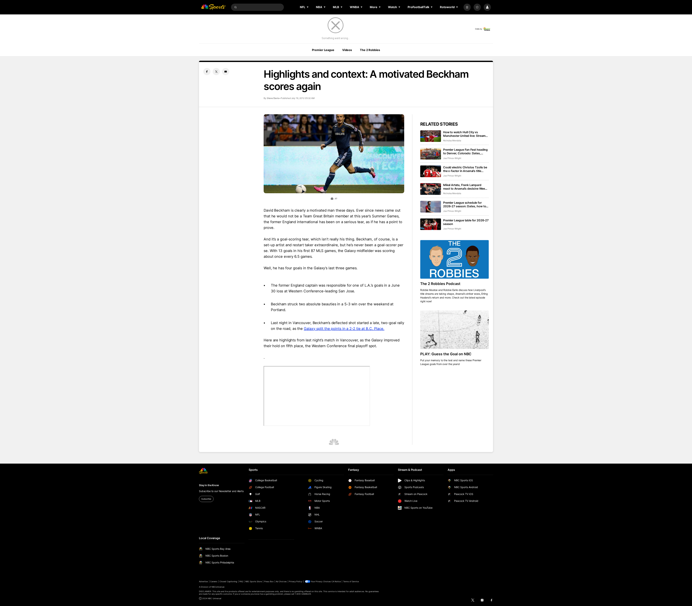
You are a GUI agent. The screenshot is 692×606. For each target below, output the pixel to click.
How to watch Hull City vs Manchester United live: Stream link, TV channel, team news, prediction (464, 134)
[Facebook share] (206, 71)
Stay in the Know (209, 485)
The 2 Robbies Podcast (440, 284)
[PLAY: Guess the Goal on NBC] (454, 329)
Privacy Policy (295, 581)
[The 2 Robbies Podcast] (454, 259)
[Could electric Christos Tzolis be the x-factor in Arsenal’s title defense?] (430, 171)
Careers (213, 581)
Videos (347, 50)
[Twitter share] (216, 71)
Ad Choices (281, 581)
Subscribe (206, 498)
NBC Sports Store (253, 581)
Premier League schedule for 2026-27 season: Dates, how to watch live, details (464, 204)
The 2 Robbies (370, 50)
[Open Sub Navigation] (308, 7)
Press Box (269, 581)
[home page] (213, 7)
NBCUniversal (218, 587)
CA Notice (336, 581)
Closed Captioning (228, 581)
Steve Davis (273, 98)
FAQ (241, 581)
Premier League (323, 50)
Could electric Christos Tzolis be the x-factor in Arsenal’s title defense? (465, 169)
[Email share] (225, 71)
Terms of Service (351, 581)
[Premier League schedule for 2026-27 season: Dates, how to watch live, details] (430, 207)
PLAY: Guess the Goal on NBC (445, 354)
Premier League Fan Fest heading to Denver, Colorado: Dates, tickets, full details (465, 151)
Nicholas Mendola (452, 140)
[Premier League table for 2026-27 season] (430, 224)
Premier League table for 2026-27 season (466, 222)
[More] (467, 7)
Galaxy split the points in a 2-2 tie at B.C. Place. (344, 328)
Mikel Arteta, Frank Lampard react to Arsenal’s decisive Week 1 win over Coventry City (466, 186)
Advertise (203, 581)
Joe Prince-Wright (452, 158)
